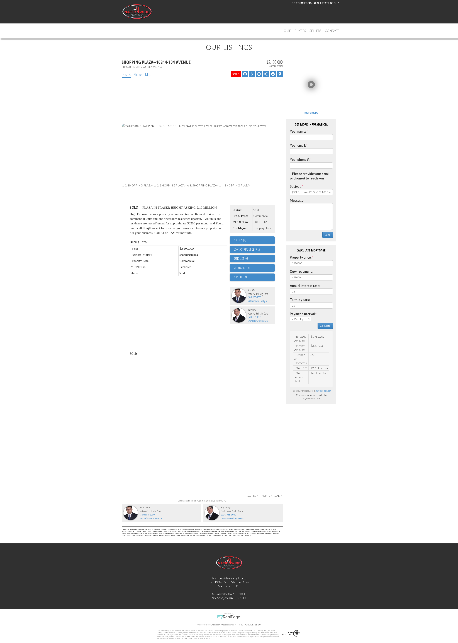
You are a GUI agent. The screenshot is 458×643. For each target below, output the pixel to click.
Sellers (315, 31)
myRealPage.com (324, 391)
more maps (311, 112)
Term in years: (300, 300)
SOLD (133, 353)
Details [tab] (126, 74)
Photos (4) (239, 240)
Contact (332, 31)
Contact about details (246, 249)
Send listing (240, 258)
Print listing (241, 277)
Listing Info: (138, 242)
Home (286, 31)
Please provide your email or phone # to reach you (309, 176)
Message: (297, 200)
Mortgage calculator (254, 268)
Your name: (298, 131)
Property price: (300, 257)
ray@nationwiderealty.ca (258, 320)
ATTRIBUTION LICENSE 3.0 (248, 624)
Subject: (295, 186)
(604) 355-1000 (254, 317)
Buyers (300, 31)
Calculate (325, 325)
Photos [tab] (137, 74)
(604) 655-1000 (254, 297)
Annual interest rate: (305, 286)
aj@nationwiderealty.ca (257, 301)
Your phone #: (300, 160)
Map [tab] (148, 74)
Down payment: (301, 271)
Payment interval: (303, 314)
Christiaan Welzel (218, 624)
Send (327, 234)
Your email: (298, 145)
